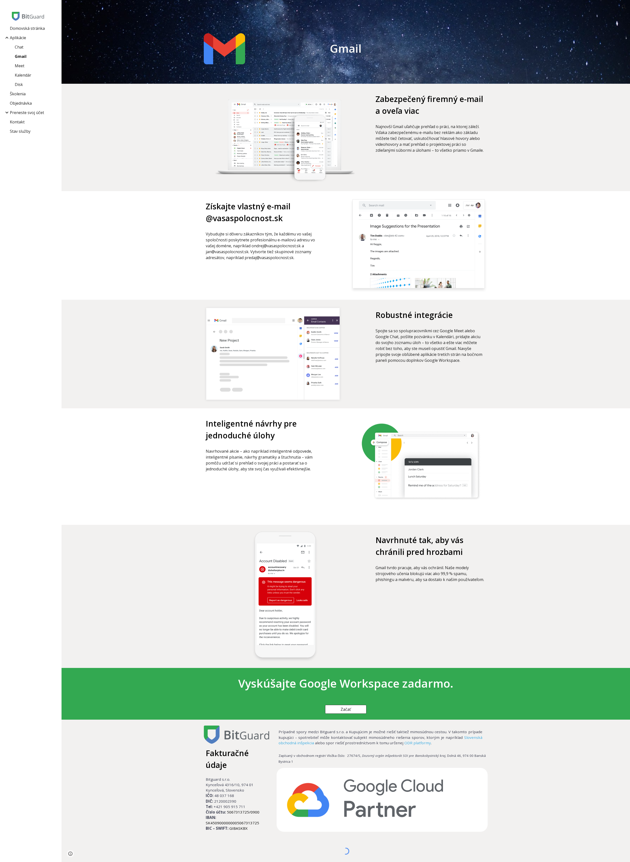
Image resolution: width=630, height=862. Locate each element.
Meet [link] (19, 65)
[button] (624, 7)
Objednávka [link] (21, 103)
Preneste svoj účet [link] (27, 112)
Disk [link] (19, 84)
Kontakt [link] (17, 122)
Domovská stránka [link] (27, 28)
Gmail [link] (21, 56)
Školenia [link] (18, 94)
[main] (345, 48)
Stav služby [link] (20, 131)
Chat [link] (19, 47)
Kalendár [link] (23, 75)
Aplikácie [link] (18, 37)
